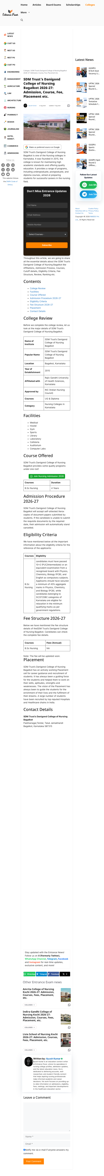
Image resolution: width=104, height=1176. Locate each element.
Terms (90, 213)
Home (24, 5)
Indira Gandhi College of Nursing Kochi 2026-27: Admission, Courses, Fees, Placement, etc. (38, 1016)
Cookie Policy (93, 208)
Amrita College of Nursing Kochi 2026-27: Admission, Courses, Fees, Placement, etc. (38, 994)
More (24, 12)
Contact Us (79, 213)
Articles (37, 5)
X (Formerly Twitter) (48, 955)
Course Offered (38, 295)
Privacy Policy (93, 211)
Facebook (63, 959)
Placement (35, 308)
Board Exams (53, 5)
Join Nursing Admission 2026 (49, 476)
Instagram (34, 962)
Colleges (90, 5)
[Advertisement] (46, 48)
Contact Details (38, 311)
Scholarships (73, 5)
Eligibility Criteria (38, 301)
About (77, 208)
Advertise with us (81, 211)
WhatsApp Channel (35, 959)
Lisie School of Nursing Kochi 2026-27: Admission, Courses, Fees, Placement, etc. (40, 1037)
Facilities (34, 291)
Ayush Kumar (33, 105)
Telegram (52, 959)
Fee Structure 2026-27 (41, 304)
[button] (21, 20)
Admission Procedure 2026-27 (45, 298)
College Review (38, 288)
